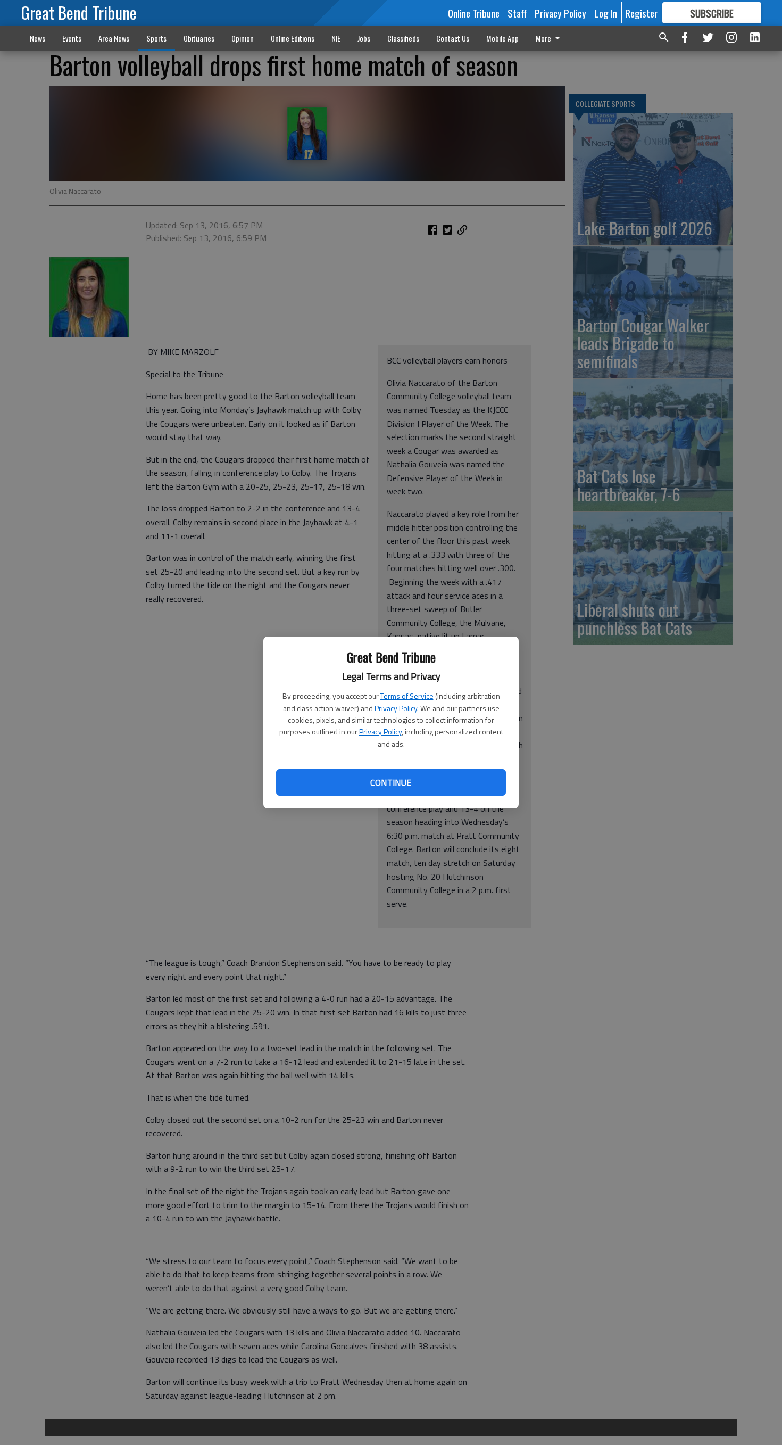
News (37, 38)
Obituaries (199, 38)
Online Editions (292, 38)
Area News (113, 38)
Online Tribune (474, 13)
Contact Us (452, 38)
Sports (156, 38)
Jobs (363, 38)
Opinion (242, 38)
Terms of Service (407, 695)
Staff (517, 13)
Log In (606, 13)
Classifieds (403, 38)
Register (641, 13)
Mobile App (502, 38)
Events (71, 38)
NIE (335, 38)
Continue (390, 782)
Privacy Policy (396, 708)
